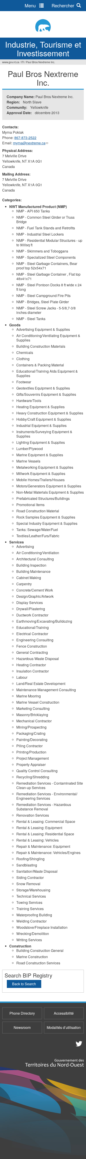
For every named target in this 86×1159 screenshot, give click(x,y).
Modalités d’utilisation (64, 1027)
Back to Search (24, 983)
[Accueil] (43, 25)
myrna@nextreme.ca (30, 143)
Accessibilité (64, 1013)
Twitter (78, 1043)
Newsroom (22, 1027)
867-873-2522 (25, 137)
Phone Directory (22, 1013)
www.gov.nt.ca (10, 62)
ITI (22, 62)
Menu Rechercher (49, 5)
